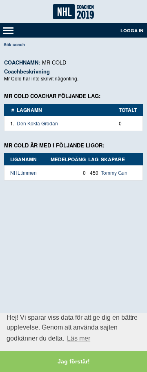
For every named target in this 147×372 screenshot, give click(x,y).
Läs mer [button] (78, 338)
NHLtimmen (23, 172)
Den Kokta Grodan (37, 123)
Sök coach (14, 44)
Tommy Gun (114, 172)
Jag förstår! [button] (74, 361)
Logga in (131, 30)
